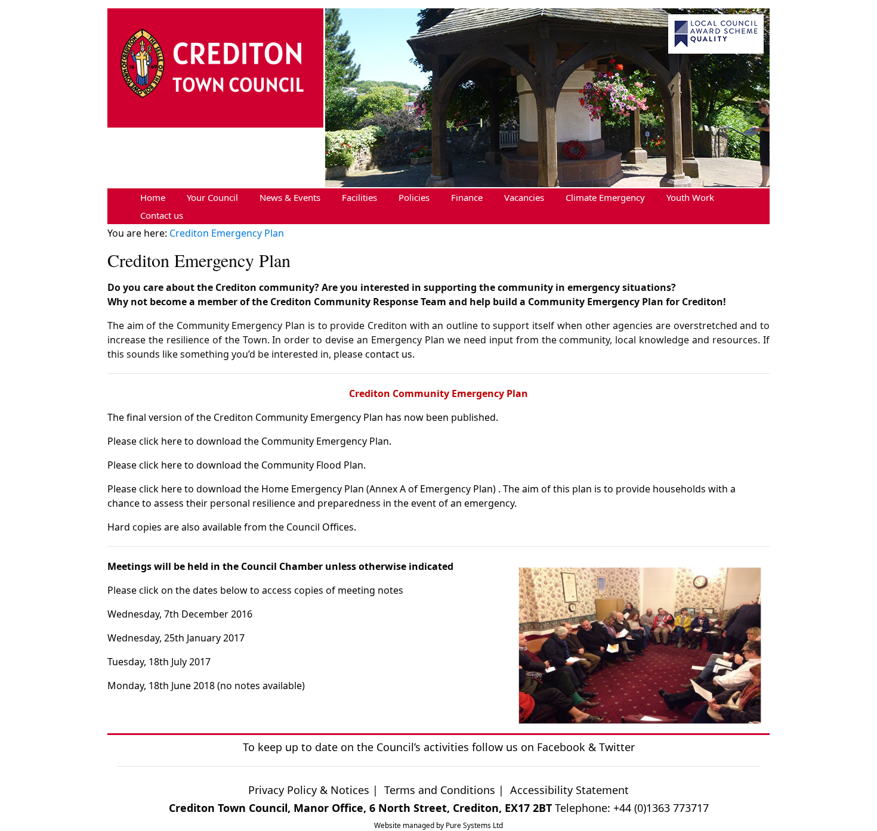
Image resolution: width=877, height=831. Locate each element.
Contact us (161, 215)
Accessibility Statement (569, 790)
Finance (467, 197)
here (171, 441)
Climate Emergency (605, 197)
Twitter (617, 747)
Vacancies (524, 197)
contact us (388, 354)
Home (152, 197)
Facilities (359, 197)
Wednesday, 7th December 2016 (179, 614)
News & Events (290, 197)
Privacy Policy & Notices (308, 790)
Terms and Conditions (441, 790)
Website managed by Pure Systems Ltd (438, 825)
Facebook (561, 747)
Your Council (212, 197)
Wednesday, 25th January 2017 (176, 637)
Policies (414, 197)
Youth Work (690, 197)
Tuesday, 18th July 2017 (159, 661)
